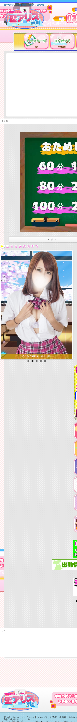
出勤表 (53, 717)
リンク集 (25, 719)
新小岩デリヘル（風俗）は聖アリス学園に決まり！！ (29, 19)
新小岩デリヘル (11, 717)
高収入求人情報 (11, 719)
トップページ (27, 717)
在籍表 (62, 717)
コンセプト (42, 717)
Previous (3, 304)
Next (69, 304)
